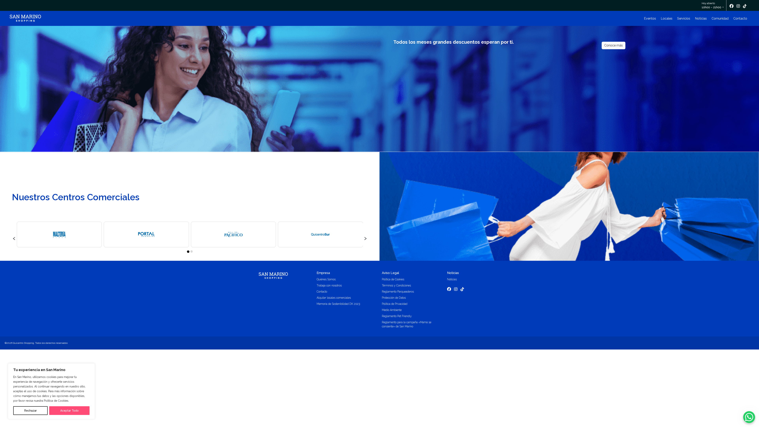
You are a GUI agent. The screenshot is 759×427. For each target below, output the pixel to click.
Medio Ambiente (392, 310)
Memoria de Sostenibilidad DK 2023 (338, 303)
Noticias (701, 18)
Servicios (683, 18)
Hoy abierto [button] (711, 5)
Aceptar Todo (69, 410)
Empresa (323, 273)
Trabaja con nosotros (329, 285)
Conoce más (613, 45)
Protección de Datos (394, 297)
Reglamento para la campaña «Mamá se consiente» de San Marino (406, 324)
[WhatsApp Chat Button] (749, 417)
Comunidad (720, 18)
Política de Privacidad (394, 303)
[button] (188, 251)
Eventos (650, 18)
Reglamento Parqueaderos (398, 291)
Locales (666, 18)
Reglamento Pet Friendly (397, 316)
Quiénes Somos (326, 279)
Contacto (740, 18)
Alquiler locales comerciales (334, 297)
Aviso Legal (390, 273)
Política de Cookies (393, 279)
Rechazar (30, 410)
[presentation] (14, 238)
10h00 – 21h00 (711, 7)
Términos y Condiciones (396, 285)
